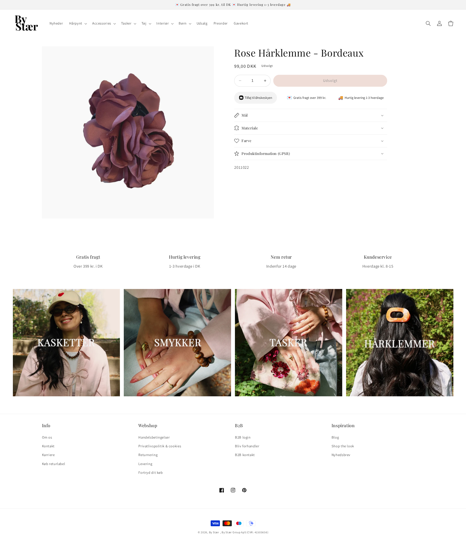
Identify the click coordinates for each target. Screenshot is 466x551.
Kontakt (48, 446)
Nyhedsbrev (341, 454)
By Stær (214, 532)
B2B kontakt (245, 454)
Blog (335, 437)
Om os (47, 437)
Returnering (148, 454)
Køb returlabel (53, 463)
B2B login (243, 437)
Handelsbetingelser (154, 437)
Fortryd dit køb (150, 472)
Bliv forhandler (247, 446)
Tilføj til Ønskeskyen (258, 97)
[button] (77, 23)
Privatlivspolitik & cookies (159, 446)
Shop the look (343, 446)
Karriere (48, 454)
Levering (145, 463)
